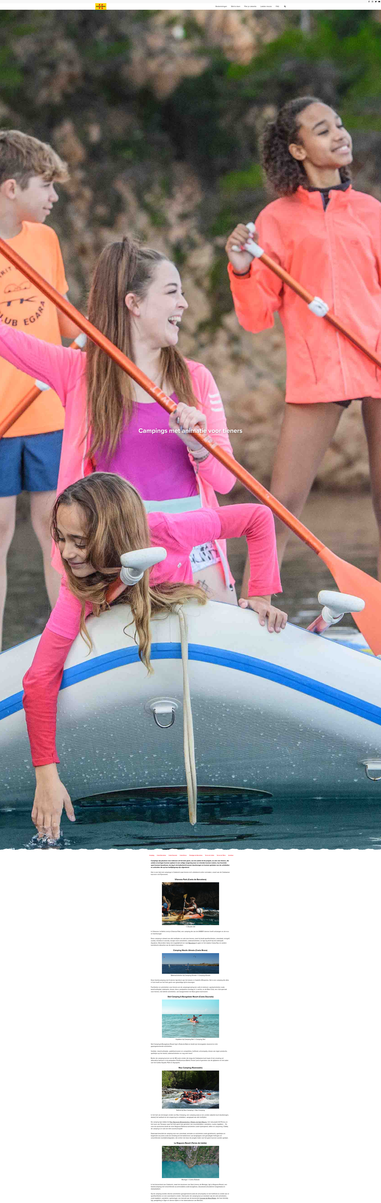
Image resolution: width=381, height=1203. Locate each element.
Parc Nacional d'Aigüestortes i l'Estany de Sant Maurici (188, 1122)
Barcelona (192, 943)
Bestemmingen (221, 6)
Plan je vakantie (250, 6)
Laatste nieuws (266, 6)
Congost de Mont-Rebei (208, 1198)
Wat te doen (235, 6)
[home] (100, 6)
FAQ (277, 6)
